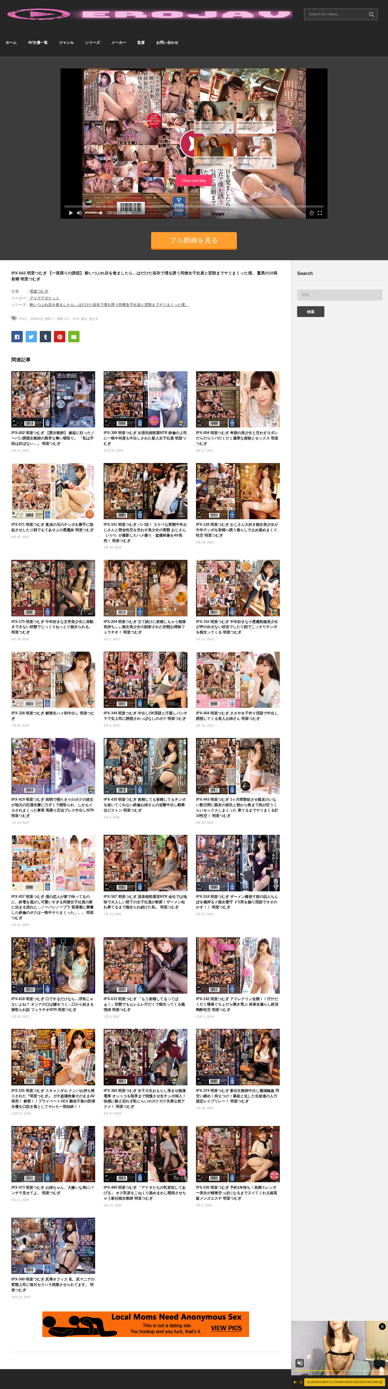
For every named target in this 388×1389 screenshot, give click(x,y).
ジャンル (66, 42)
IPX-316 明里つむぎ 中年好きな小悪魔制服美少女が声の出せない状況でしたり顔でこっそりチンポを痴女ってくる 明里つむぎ (237, 627)
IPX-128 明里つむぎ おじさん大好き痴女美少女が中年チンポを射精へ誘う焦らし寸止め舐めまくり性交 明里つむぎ (237, 529)
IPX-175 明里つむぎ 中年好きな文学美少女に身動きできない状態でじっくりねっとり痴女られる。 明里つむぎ (52, 627)
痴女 (84, 318)
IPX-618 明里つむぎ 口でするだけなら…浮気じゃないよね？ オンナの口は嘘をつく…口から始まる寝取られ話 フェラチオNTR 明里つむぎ (52, 1004)
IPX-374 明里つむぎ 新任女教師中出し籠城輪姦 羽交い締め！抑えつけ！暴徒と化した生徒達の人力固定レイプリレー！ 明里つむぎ (237, 1096)
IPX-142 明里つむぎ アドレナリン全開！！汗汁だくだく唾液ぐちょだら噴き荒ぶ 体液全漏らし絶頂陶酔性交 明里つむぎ (237, 1004)
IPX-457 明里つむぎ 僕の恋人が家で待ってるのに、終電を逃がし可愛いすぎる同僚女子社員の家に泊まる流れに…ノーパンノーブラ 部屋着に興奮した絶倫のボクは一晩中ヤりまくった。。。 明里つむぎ (52, 907)
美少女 (93, 318)
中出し (24, 318)
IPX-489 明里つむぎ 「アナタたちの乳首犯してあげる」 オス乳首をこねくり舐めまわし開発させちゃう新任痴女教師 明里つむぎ (145, 1192)
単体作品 (36, 318)
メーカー (118, 42)
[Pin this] (59, 336)
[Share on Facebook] (17, 336)
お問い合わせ (167, 42)
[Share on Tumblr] (45, 336)
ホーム (11, 42)
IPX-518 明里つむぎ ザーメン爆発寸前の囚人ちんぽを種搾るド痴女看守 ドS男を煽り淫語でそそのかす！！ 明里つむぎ (237, 902)
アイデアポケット (44, 298)
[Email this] (74, 336)
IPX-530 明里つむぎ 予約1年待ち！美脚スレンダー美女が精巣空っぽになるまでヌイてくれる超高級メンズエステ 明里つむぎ (236, 1192)
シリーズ (92, 42)
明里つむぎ (39, 291)
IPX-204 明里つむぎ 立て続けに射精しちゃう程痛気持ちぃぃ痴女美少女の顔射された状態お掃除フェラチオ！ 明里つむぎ (145, 627)
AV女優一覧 (38, 42)
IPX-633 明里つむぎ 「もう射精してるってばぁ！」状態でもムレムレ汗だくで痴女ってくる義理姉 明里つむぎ (144, 1004)
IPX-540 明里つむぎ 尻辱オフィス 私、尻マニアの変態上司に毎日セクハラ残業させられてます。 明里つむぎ (53, 1284)
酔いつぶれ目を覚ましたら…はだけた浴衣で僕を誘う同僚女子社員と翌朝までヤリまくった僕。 (109, 305)
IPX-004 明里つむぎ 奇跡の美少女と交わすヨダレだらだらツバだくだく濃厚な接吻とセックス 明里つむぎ (237, 438)
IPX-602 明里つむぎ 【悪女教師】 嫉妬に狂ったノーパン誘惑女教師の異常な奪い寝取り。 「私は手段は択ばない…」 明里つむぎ (53, 438)
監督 (141, 42)
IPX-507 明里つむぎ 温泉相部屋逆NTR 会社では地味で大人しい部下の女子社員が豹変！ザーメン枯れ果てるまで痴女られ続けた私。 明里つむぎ (145, 902)
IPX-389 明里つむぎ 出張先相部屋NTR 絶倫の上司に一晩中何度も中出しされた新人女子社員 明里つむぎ (145, 438)
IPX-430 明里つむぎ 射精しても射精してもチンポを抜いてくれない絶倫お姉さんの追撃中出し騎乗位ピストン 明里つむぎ (145, 804)
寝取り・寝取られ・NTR (62, 318)
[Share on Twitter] (31, 336)
